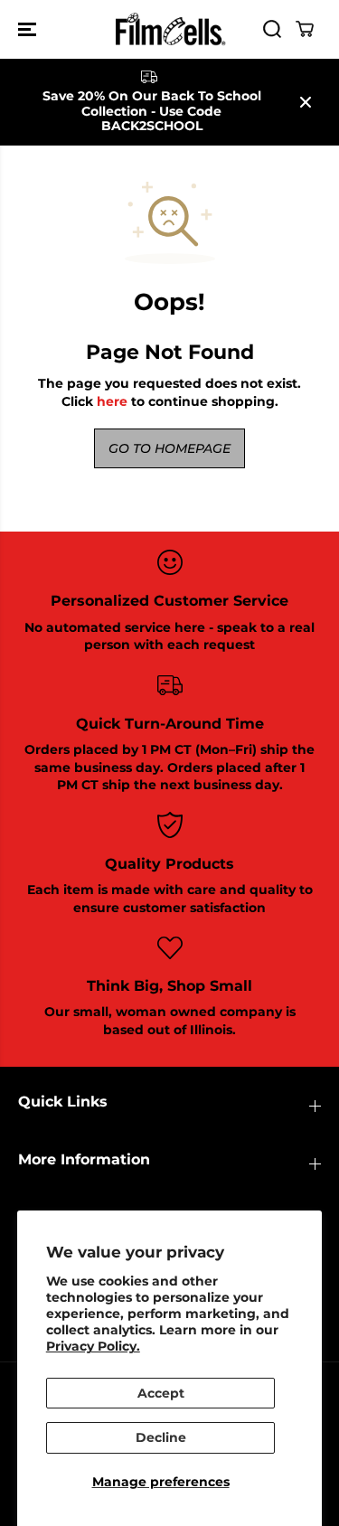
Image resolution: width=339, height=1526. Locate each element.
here (112, 401)
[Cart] (304, 29)
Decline (161, 1437)
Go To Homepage (169, 448)
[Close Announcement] (305, 102)
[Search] (272, 29)
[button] (29, 29)
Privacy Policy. (93, 1346)
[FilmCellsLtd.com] (169, 29)
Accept (160, 1393)
